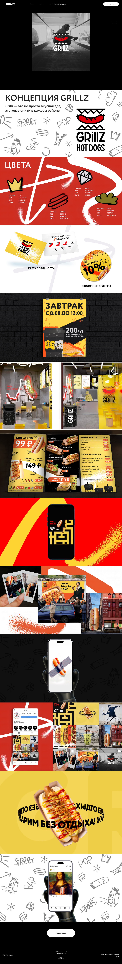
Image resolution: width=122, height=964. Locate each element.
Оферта (117, 956)
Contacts (61, 4)
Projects (51, 4)
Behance (9, 955)
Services (41, 4)
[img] (114, 22)
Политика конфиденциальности (110, 954)
